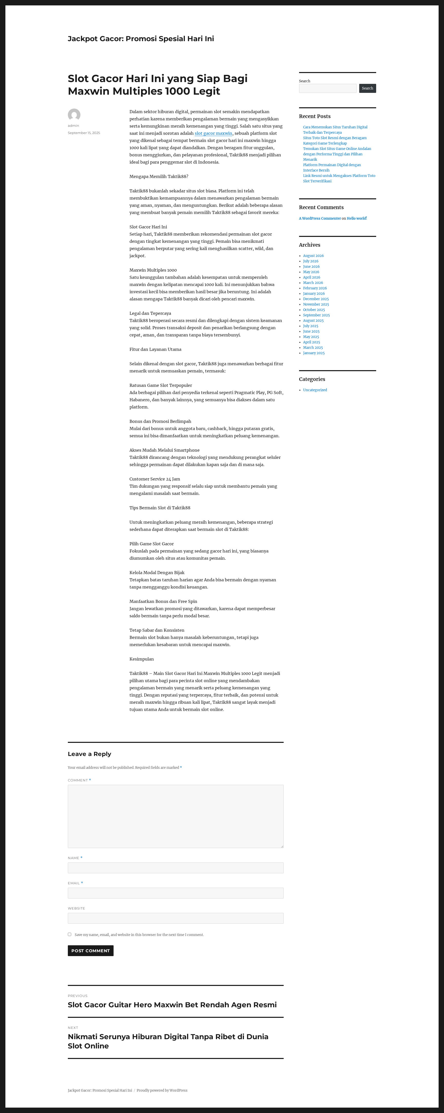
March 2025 (313, 347)
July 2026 (311, 261)
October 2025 (314, 310)
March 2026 (313, 283)
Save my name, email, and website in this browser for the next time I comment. (139, 935)
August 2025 (313, 320)
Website (76, 908)
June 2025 (311, 331)
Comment (79, 780)
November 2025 (316, 304)
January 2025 (314, 353)
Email (75, 883)
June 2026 (311, 266)
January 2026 (314, 293)
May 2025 (311, 337)
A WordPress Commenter (320, 218)
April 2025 (311, 342)
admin (73, 125)
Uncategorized (315, 390)
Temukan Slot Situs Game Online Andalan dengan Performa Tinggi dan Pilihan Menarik (337, 154)
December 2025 (316, 299)
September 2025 (316, 315)
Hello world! (357, 218)
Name (75, 858)
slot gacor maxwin (213, 133)
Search (304, 81)
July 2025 (310, 326)
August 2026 (313, 256)
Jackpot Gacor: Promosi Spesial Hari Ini (141, 38)
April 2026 (311, 277)
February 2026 (315, 288)
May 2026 (311, 272)
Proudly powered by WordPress (162, 1090)
